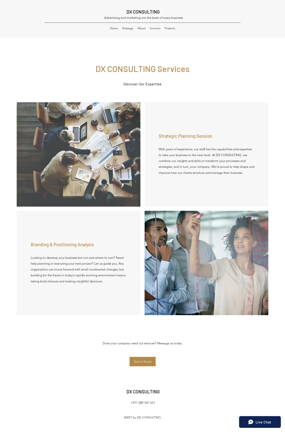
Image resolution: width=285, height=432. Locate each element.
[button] (143, 361)
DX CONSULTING (143, 11)
